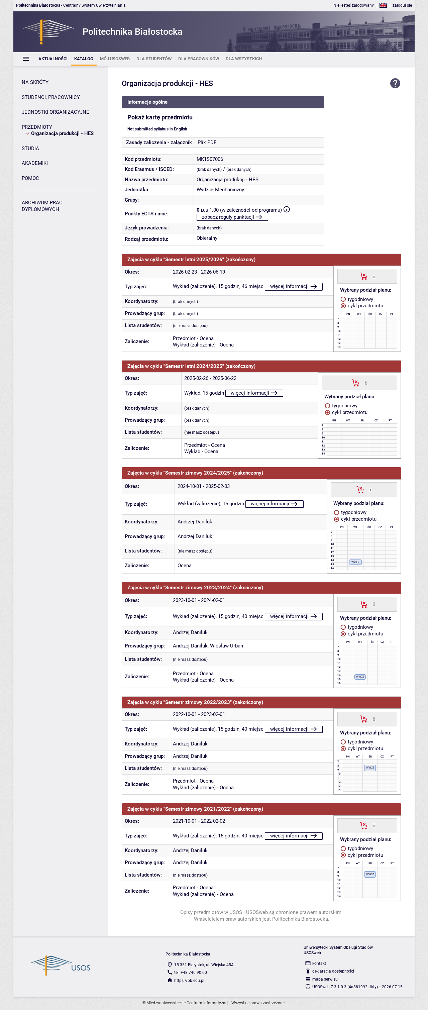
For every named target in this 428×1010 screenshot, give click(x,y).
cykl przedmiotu (364, 306)
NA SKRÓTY (35, 82)
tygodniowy (359, 299)
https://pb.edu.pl (189, 980)
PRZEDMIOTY (37, 127)
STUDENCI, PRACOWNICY (51, 97)
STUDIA (30, 148)
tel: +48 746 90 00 (190, 972)
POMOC (30, 178)
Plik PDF (207, 142)
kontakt (319, 963)
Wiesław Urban (226, 646)
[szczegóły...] (374, 276)
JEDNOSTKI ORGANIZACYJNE (55, 112)
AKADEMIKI (35, 163)
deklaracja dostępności (333, 971)
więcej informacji (289, 286)
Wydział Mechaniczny (220, 190)
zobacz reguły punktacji (228, 217)
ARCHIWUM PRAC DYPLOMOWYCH (42, 206)
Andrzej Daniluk (195, 522)
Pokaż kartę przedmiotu (160, 117)
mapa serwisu (325, 979)
